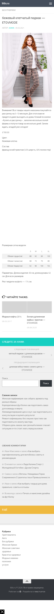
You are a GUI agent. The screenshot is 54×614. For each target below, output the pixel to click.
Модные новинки (10, 558)
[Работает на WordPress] (20, 592)
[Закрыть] (2, 612)
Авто (4, 538)
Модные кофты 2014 (11, 316)
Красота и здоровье (11, 555)
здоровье (6, 551)
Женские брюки (9, 545)
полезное (6, 561)
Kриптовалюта (9, 535)
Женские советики (11, 548)
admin (11, 28)
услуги (5, 565)
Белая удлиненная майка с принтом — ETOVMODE (36, 319)
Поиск (5, 378)
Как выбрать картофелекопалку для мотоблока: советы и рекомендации (23, 454)
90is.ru (5, 3)
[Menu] (50, 3)
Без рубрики (9, 10)
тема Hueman (39, 592)
